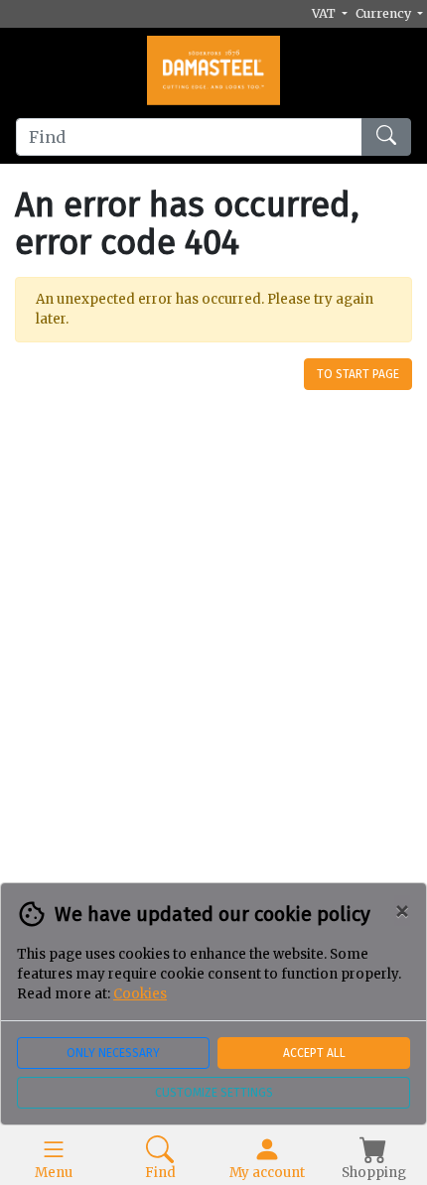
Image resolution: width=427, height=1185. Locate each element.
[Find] (386, 137)
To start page (358, 374)
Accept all (314, 1053)
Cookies (140, 994)
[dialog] (213, 1033)
